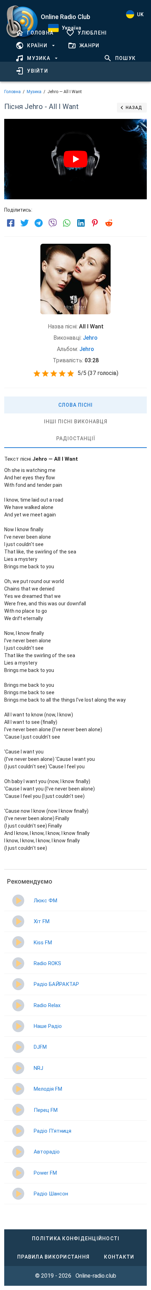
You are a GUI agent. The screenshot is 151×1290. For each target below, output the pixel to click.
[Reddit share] (109, 223)
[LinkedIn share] (80, 223)
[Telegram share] (38, 223)
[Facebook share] (10, 223)
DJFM (40, 1047)
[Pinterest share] (94, 223)
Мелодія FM (48, 1089)
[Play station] (18, 901)
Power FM (45, 1173)
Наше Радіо (48, 1026)
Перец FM (46, 1110)
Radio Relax (47, 1005)
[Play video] (75, 159)
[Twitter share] (24, 223)
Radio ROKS (47, 963)
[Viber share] (52, 223)
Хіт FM (42, 921)
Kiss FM (43, 942)
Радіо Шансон (51, 1194)
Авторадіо (47, 1152)
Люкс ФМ (45, 900)
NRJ (38, 1068)
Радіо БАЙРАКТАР (56, 984)
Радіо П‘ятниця (52, 1131)
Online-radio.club (96, 1275)
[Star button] (37, 373)
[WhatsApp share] (66, 223)
